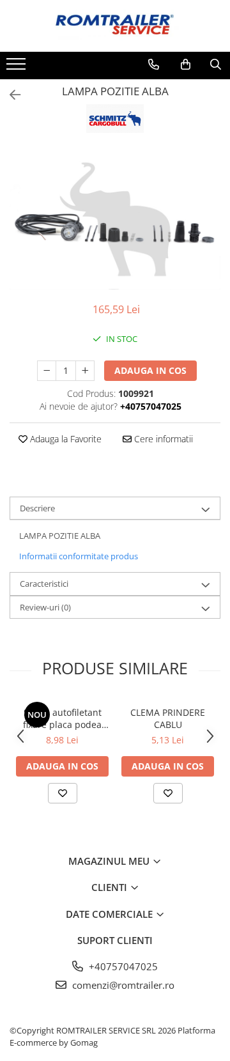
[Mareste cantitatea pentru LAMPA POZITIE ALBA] (85, 370)
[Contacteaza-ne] (153, 64)
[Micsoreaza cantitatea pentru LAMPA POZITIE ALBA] (46, 370)
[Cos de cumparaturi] (185, 64)
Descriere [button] (37, 508)
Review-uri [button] (45, 607)
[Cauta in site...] (215, 64)
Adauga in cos (150, 370)
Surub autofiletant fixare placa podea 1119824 (62, 718)
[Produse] (17, 67)
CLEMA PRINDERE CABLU (167, 718)
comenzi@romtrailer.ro (122, 985)
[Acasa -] (115, 26)
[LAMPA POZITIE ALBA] (115, 219)
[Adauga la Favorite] (62, 793)
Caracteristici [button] (44, 583)
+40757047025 (122, 966)
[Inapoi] (9, 95)
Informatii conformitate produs (78, 556)
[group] (115, 219)
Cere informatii (162, 439)
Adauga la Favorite (64, 439)
